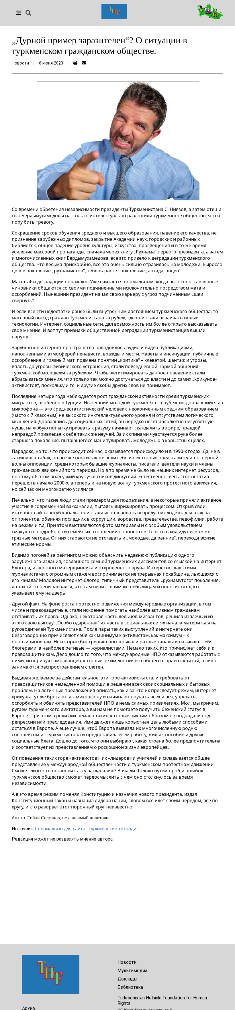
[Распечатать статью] (75, 63)
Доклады (127, 979)
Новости (126, 962)
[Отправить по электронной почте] (84, 63)
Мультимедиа (132, 970)
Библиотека (130, 987)
